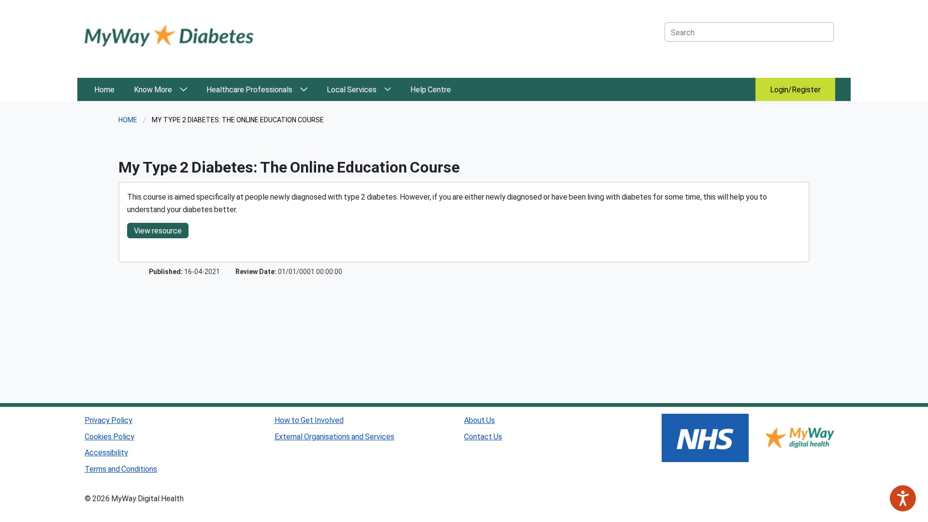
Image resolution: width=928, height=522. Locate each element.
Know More (153, 89)
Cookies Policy (109, 436)
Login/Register (795, 89)
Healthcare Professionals (249, 89)
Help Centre (430, 89)
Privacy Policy (108, 419)
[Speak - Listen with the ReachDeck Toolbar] (903, 498)
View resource (158, 230)
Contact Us (483, 436)
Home (104, 89)
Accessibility (106, 452)
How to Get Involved (309, 419)
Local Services (352, 89)
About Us (479, 419)
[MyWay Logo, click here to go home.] (169, 35)
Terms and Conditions (121, 468)
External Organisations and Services (334, 436)
